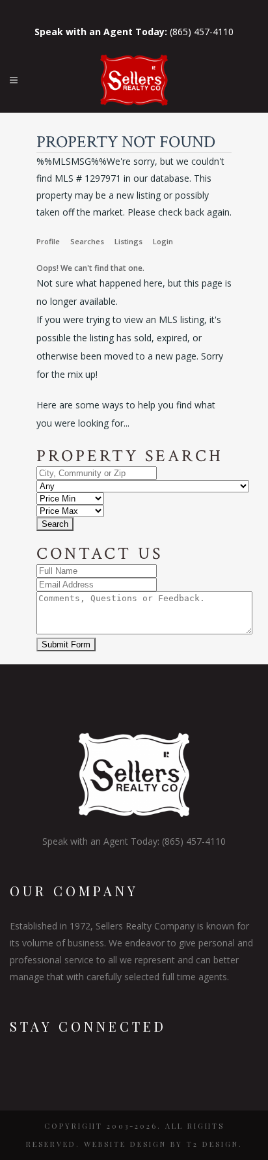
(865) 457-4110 (134, 31)
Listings (128, 241)
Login (163, 241)
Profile (48, 241)
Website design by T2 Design (161, 1144)
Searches (87, 241)
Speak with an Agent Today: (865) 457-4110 (134, 841)
